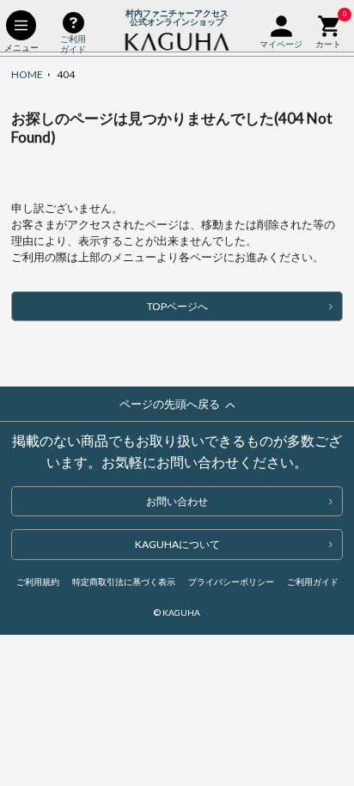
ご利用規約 (37, 581)
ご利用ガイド (313, 581)
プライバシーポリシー (231, 581)
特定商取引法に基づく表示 (123, 581)
